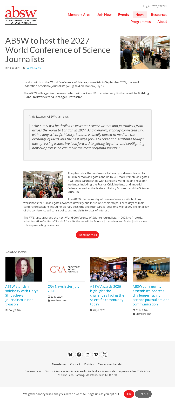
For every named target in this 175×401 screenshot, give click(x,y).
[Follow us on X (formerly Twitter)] (104, 354)
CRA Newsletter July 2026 (63, 288)
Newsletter (59, 364)
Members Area (79, 14)
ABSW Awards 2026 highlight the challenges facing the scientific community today (107, 295)
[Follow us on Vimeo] (96, 354)
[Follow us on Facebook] (79, 354)
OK (129, 394)
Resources (159, 14)
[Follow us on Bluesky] (70, 354)
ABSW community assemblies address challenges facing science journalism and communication (151, 295)
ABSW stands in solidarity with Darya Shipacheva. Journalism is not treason (21, 295)
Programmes (141, 21)
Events (123, 14)
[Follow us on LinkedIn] (87, 354)
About (162, 21)
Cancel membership (110, 364)
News (140, 14)
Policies (89, 364)
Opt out (143, 394)
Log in (146, 6)
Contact (75, 364)
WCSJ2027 (158, 6)
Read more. (86, 235)
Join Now (104, 14)
